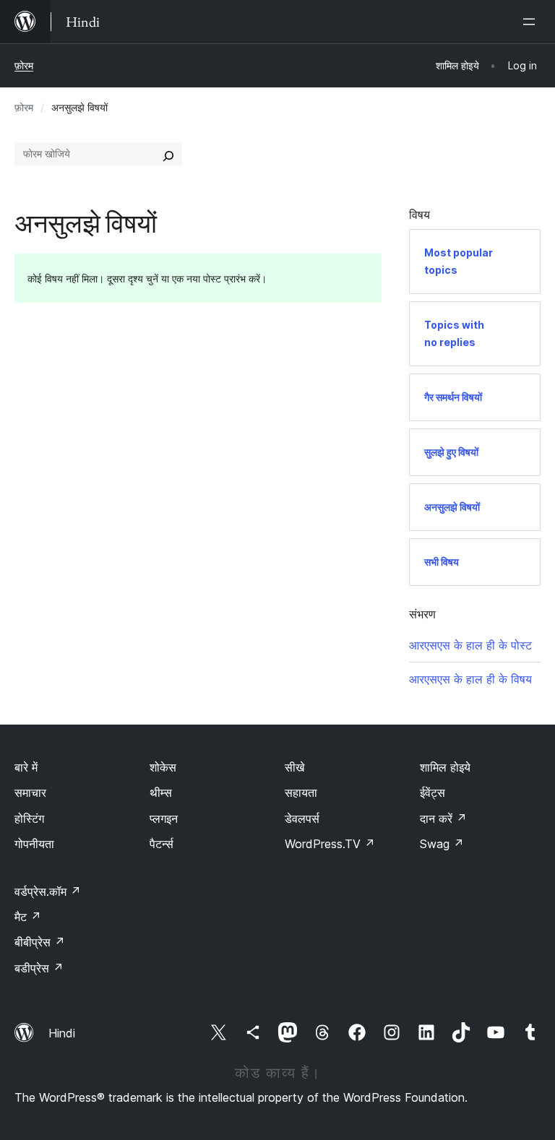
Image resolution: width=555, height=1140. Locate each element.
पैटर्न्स (161, 844)
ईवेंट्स (432, 792)
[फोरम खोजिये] (168, 153)
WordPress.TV (330, 844)
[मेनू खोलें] (532, 21)
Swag (442, 844)
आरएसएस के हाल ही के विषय (470, 679)
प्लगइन (164, 818)
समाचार (30, 792)
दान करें (443, 818)
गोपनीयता (34, 844)
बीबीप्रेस (39, 942)
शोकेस (163, 767)
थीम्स (161, 792)
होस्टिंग (29, 818)
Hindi (61, 1033)
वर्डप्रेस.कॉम (47, 891)
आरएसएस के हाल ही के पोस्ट (470, 645)
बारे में (26, 767)
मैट (27, 917)
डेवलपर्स (302, 818)
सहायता (301, 792)
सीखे (294, 767)
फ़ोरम (23, 65)
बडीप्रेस (39, 968)
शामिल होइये (445, 767)
